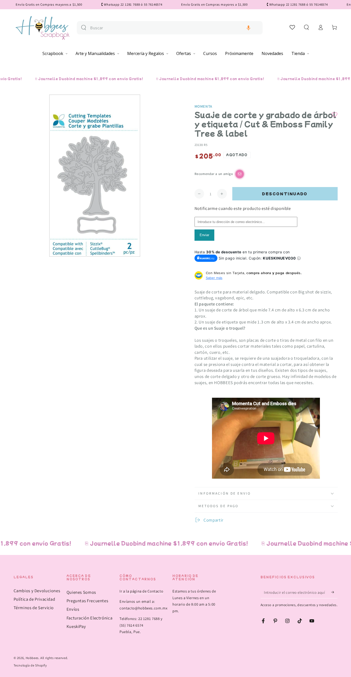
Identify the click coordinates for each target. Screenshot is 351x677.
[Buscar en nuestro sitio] (83, 27)
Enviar (204, 235)
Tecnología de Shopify (30, 665)
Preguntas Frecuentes (87, 601)
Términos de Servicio (34, 607)
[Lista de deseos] (292, 27)
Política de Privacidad (34, 599)
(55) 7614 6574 (131, 625)
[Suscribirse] (334, 592)
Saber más (214, 277)
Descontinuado (285, 193)
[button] (248, 28)
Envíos (73, 609)
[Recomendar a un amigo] (239, 174)
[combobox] (174, 28)
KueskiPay (76, 626)
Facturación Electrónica (90, 618)
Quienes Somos (81, 592)
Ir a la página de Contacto (141, 591)
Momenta (203, 106)
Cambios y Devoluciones (37, 590)
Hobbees (32, 658)
